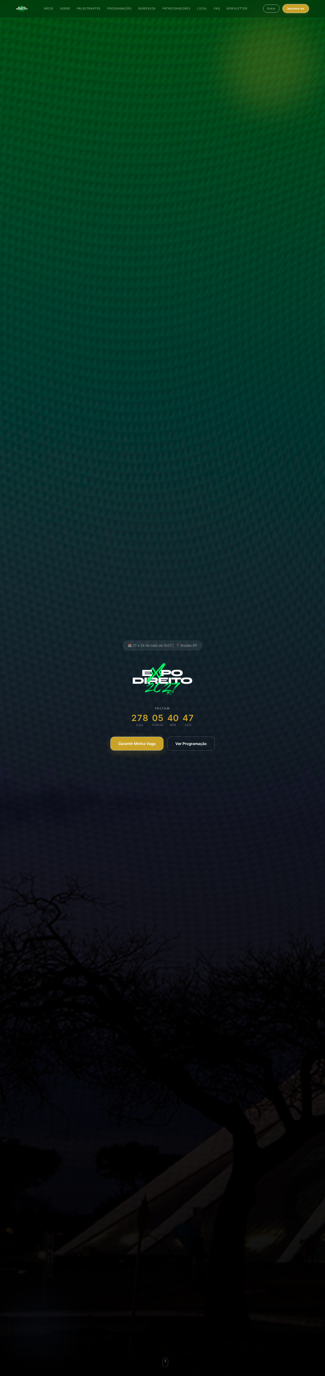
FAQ (217, 8)
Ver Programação (191, 743)
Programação (119, 8)
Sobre (65, 8)
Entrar (271, 8)
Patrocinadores (176, 8)
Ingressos (147, 8)
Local (202, 8)
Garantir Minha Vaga (137, 743)
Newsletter (237, 8)
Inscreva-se (295, 8)
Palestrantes (89, 8)
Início (48, 8)
